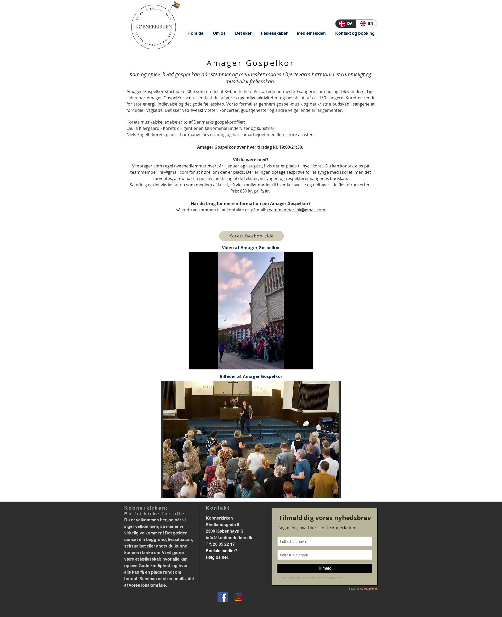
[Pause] (196, 361)
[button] (219, 33)
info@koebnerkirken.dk (229, 537)
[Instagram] (238, 597)
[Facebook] (223, 597)
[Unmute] (205, 361)
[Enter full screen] (305, 361)
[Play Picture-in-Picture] (296, 361)
